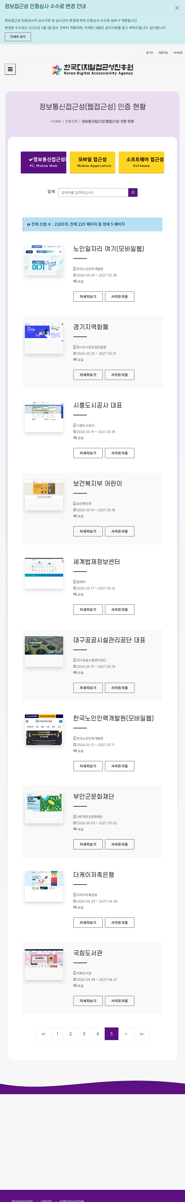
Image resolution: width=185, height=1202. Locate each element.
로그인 (149, 52)
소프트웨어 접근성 (145, 162)
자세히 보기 (18, 37)
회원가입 (163, 52)
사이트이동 (119, 296)
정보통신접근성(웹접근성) (47, 163)
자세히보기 (91, 296)
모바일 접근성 (94, 162)
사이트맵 (177, 52)
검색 (51, 191)
